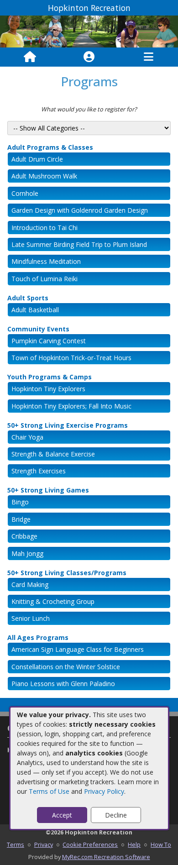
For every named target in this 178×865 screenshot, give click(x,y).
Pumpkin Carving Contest (48, 340)
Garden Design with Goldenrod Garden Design (79, 210)
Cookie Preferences (90, 844)
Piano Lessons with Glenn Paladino (63, 683)
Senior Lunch (30, 618)
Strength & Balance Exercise (53, 454)
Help (134, 844)
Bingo (20, 502)
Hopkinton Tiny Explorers (48, 388)
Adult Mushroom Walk (44, 176)
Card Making (29, 584)
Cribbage (24, 536)
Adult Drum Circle (37, 159)
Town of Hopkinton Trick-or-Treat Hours (71, 357)
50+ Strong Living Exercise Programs (67, 425)
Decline (116, 815)
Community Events (38, 329)
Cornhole (24, 193)
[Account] (89, 57)
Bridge (21, 519)
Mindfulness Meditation (46, 261)
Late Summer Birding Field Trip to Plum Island (79, 244)
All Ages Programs (37, 637)
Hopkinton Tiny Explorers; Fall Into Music (71, 406)
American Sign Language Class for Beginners (77, 649)
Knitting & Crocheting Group (52, 601)
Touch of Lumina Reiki (44, 278)
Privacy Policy (104, 791)
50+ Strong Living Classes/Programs (66, 572)
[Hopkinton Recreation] (89, 30)
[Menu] (148, 57)
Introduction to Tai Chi (44, 227)
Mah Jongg (27, 553)
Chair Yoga (27, 437)
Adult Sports (27, 298)
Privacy (43, 844)
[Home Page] (30, 57)
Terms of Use (49, 791)
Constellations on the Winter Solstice (65, 666)
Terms (15, 844)
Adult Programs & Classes (50, 147)
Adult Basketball (35, 309)
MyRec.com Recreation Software (106, 857)
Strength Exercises (38, 471)
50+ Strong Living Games (48, 490)
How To (161, 844)
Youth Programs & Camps (49, 376)
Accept (62, 815)
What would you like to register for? (89, 109)
